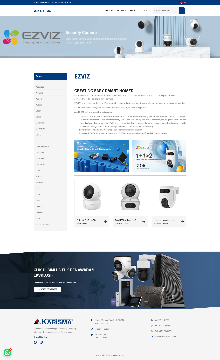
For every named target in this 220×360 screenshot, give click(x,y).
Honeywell (40, 164)
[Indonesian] (181, 2)
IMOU (39, 176)
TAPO (38, 200)
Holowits (40, 158)
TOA (38, 194)
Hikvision (40, 152)
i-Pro (38, 170)
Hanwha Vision (42, 146)
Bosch (38, 110)
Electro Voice (41, 128)
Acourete (40, 87)
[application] (125, 10)
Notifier (39, 182)
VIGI (38, 218)
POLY (38, 188)
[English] (184, 2)
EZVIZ (38, 134)
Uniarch (39, 206)
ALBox (39, 98)
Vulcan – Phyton (43, 224)
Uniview (39, 212)
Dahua (38, 116)
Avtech (39, 104)
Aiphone (39, 92)
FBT (38, 140)
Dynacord (40, 122)
